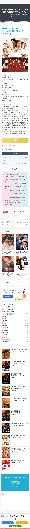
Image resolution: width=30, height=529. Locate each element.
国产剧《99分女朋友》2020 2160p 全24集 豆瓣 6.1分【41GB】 (18, 400)
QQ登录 (22, 522)
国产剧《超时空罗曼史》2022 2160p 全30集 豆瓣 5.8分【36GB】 (7, 274)
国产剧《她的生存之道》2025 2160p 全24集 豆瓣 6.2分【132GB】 (19, 351)
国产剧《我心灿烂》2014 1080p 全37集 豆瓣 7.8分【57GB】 (17, 375)
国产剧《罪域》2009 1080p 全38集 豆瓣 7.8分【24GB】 (22, 223)
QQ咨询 (15, 169)
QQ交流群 (8, 296)
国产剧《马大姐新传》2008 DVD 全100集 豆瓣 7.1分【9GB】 (18, 450)
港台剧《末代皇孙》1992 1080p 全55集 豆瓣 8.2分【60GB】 (8, 253)
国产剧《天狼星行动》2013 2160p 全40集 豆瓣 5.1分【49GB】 (18, 363)
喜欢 (5, 211)
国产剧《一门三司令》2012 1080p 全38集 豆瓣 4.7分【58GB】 (18, 388)
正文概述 (5, 23)
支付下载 (15, 153)
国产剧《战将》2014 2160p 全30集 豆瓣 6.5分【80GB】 (7, 223)
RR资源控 (7, 202)
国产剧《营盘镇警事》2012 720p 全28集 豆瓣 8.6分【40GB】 (18, 413)
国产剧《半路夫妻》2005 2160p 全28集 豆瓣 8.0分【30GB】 (22, 253)
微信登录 (15, 526)
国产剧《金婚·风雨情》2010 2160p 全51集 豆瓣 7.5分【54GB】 (22, 274)
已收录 (25, 14)
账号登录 (8, 522)
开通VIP (3, 516)
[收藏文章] (20, 212)
